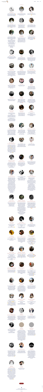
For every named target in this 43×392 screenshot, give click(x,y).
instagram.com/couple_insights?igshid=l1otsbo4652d (11, 253)
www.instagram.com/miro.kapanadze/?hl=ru (31, 176)
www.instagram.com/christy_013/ (12, 161)
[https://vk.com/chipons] (21, 387)
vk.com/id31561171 (21, 367)
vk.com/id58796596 (31, 284)
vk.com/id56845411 (31, 329)
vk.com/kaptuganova (21, 300)
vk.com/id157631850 (31, 253)
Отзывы (37, 1)
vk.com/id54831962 (11, 284)
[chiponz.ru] (5, 1)
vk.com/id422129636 (21, 329)
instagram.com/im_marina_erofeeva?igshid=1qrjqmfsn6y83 (31, 201)
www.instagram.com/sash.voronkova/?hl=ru (21, 223)
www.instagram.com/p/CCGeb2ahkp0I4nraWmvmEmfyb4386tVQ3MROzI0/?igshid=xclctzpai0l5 (21, 201)
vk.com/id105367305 (11, 223)
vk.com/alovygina (21, 284)
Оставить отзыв (21, 383)
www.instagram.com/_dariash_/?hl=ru (11, 176)
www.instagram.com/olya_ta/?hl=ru (11, 201)
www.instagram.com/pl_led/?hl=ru (21, 349)
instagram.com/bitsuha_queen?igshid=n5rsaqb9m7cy (21, 253)
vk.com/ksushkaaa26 (31, 349)
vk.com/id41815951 (11, 349)
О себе (40, 1)
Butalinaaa (21, 56)
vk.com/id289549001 (31, 300)
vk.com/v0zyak (31, 56)
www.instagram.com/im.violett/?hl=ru (21, 161)
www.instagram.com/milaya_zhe (11, 367)
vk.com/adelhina (31, 223)
